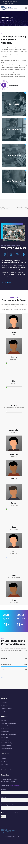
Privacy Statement (15, 785)
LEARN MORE (7, 282)
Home (2, 20)
